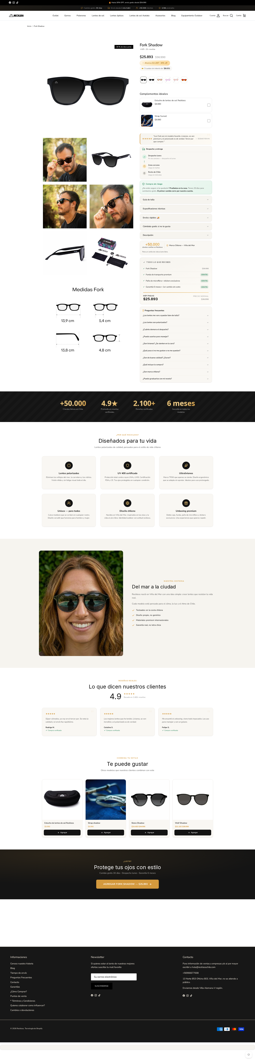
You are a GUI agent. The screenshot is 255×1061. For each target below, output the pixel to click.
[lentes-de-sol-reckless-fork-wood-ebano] (151, 80)
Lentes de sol (98, 15)
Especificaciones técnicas (154, 208)
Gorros (67, 15)
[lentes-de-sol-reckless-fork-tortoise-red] (184, 80)
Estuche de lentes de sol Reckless (170, 100)
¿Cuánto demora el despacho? (156, 329)
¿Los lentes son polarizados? (155, 322)
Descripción (148, 235)
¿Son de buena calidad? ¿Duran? (157, 357)
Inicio (29, 26)
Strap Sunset (161, 116)
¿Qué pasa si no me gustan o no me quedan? (161, 350)
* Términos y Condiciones (22, 1000)
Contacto (14, 982)
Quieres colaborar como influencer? (27, 1005)
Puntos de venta (18, 996)
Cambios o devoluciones (22, 1010)
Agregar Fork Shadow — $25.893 (125, 884)
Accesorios (160, 15)
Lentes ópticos (117, 15)
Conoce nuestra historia (21, 963)
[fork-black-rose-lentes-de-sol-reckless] (160, 80)
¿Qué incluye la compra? (153, 364)
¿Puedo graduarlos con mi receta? (157, 379)
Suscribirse (102, 986)
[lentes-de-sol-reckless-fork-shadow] (143, 80)
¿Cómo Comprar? (18, 991)
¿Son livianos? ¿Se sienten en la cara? (159, 343)
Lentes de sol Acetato (139, 15)
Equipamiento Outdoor (191, 15)
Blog (173, 15)
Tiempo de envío (18, 972)
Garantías (15, 986)
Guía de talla (148, 199)
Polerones (81, 15)
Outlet (55, 15)
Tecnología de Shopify (33, 1028)
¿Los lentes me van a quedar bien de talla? (161, 315)
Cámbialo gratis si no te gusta (156, 226)
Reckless (20, 1028)
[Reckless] (16, 15)
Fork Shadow (39, 26)
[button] (176, 105)
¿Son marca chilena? (151, 371)
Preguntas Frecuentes (21, 977)
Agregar (63, 832)
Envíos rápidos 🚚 (151, 217)
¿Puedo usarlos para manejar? (156, 336)
